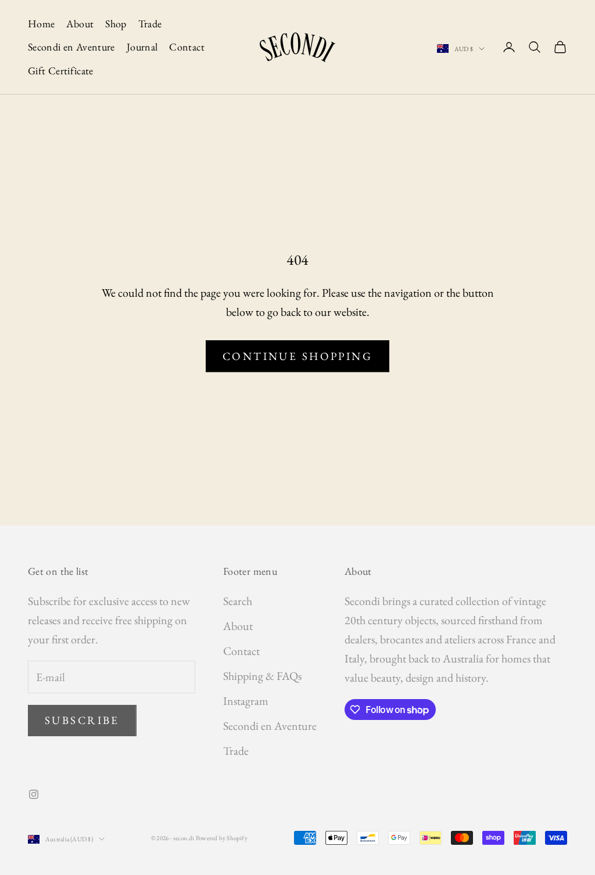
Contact (187, 46)
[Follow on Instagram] (34, 794)
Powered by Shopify (222, 838)
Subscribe (82, 720)
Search (237, 600)
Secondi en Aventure (71, 46)
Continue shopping (297, 356)
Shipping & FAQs (262, 675)
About (80, 23)
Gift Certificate (61, 70)
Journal (142, 46)
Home (41, 23)
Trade (150, 23)
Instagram (245, 700)
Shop (115, 23)
